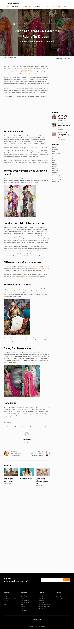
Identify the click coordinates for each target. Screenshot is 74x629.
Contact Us (59, 595)
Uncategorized (56, 176)
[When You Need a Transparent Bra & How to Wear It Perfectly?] (11, 472)
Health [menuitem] (46, 6)
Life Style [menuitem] (37, 6)
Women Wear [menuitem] (26, 6)
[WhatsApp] (69, 58)
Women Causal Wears (58, 178)
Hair (53, 159)
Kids (53, 162)
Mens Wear (55, 170)
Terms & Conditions (61, 598)
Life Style (54, 166)
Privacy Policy (60, 597)
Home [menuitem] (7, 6)
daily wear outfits (26, 70)
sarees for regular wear (28, 276)
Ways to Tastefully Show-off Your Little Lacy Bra (64, 125)
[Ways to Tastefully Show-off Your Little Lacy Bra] (27, 472)
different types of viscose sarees (40, 268)
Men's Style (55, 168)
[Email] (46, 426)
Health (54, 160)
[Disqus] (27, 512)
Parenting (54, 172)
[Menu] (4, 3)
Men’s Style (42, 597)
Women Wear (58, 23)
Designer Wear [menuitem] (56, 6)
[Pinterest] (23, 426)
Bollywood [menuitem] (15, 6)
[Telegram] (65, 58)
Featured (54, 157)
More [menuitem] (65, 6)
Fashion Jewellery (56, 155)
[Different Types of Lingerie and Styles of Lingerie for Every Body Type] (43, 472)
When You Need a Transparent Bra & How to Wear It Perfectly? (10, 480)
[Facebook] (7, 426)
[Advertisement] (27, 114)
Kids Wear (54, 164)
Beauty (54, 147)
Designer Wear (41, 23)
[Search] (69, 3)
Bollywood (55, 149)
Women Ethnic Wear (49, 23)
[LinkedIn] (30, 426)
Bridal (53, 151)
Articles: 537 (26, 442)
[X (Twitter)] (15, 426)
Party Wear (55, 174)
